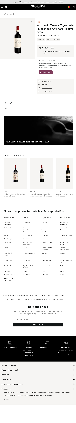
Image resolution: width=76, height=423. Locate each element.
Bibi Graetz (7, 242)
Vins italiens (29, 295)
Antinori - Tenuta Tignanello (12, 299)
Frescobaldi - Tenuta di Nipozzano (8, 255)
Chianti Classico (48, 35)
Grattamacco (8, 271)
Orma (62, 274)
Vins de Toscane (40, 295)
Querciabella (8, 260)
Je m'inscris (38, 324)
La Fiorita (63, 266)
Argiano (6, 235)
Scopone (63, 253)
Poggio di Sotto (47, 242)
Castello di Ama (9, 217)
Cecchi (44, 271)
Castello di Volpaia (10, 228)
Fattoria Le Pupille (47, 266)
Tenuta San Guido (66, 235)
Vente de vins (8, 295)
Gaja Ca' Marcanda (10, 266)
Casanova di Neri (65, 239)
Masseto (6, 247)
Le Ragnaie (26, 260)
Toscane (39, 35)
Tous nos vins (19, 295)
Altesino (44, 222)
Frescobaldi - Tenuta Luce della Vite (28, 230)
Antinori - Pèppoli (9, 274)
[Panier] (73, 7)
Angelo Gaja (8, 239)
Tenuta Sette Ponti (29, 253)
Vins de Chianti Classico (56, 295)
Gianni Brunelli (46, 260)
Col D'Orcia (26, 274)
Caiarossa (26, 239)
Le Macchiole (27, 222)
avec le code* (33, 2)
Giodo (62, 271)
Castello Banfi (27, 235)
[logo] (38, 7)
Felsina (25, 271)
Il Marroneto (45, 274)
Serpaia (44, 239)
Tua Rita (25, 217)
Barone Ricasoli (65, 217)
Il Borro (25, 247)
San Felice (45, 235)
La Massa (44, 253)
